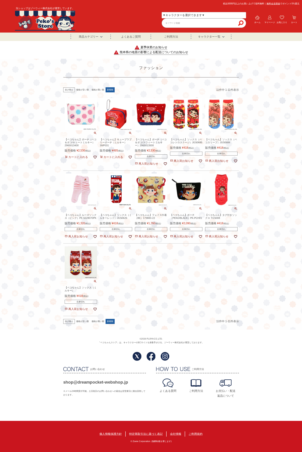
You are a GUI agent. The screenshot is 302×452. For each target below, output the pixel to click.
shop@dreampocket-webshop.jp (95, 382)
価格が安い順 (82, 90)
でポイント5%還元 (283, 3)
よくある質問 (168, 390)
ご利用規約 (196, 433)
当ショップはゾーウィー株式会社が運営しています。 (45, 8)
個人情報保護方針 (110, 433)
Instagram (165, 356)
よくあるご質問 (131, 36)
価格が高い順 (98, 90)
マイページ (269, 22)
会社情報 (175, 433)
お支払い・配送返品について (225, 393)
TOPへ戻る (285, 426)
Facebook (151, 356)
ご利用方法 (171, 36)
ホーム (257, 22)
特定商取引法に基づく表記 (146, 433)
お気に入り (282, 22)
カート (294, 22)
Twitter (137, 356)
